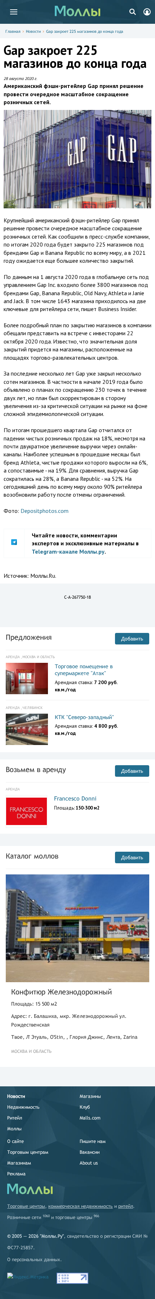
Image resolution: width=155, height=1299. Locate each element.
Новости (33, 31)
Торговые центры (26, 1206)
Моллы (14, 1128)
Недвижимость (23, 1107)
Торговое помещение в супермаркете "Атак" (84, 670)
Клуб (85, 1107)
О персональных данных (33, 1259)
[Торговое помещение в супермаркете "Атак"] (27, 679)
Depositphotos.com (44, 510)
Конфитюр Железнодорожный (61, 992)
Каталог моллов (32, 856)
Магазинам (19, 1163)
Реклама (16, 1173)
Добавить (132, 639)
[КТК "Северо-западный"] (27, 729)
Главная (13, 31)
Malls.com (90, 1118)
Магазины (90, 1096)
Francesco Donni (75, 798)
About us (89, 1163)
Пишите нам (93, 1141)
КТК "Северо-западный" (84, 717)
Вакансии (89, 1152)
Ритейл (14, 1118)
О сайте (15, 1141)
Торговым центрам (27, 1152)
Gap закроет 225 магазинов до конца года (84, 31)
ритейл (125, 1206)
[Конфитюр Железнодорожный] (77, 928)
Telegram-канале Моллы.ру (68, 551)
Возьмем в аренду (36, 769)
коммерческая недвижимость (80, 1206)
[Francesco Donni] (26, 811)
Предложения (29, 637)
